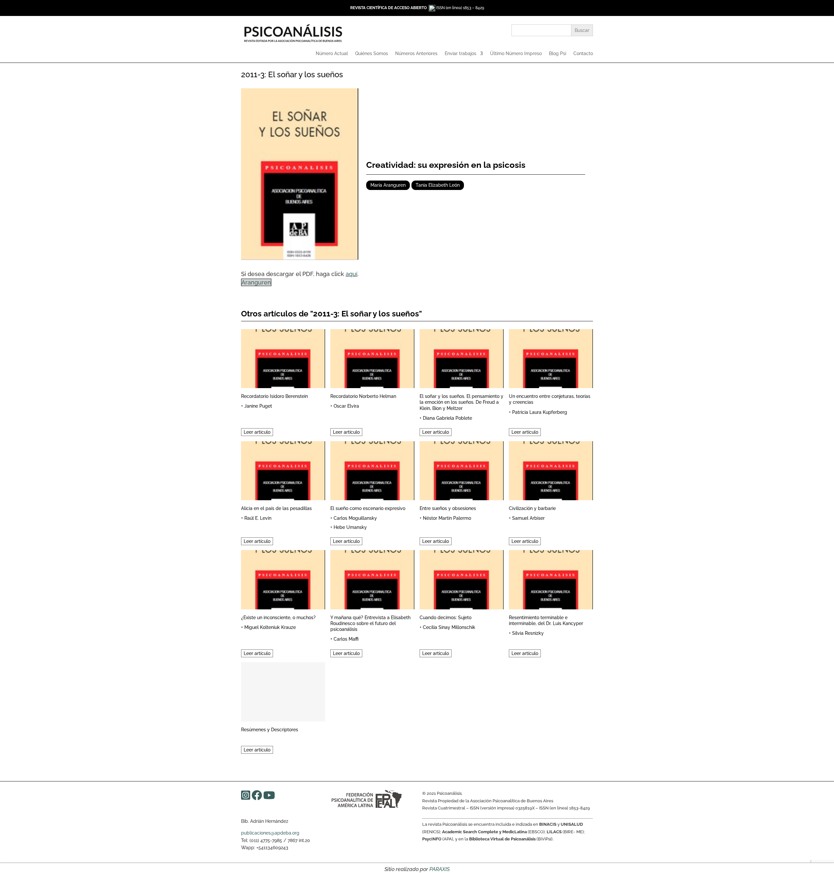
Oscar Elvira (346, 406)
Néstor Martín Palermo (447, 518)
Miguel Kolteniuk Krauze (270, 627)
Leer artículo (257, 432)
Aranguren (256, 282)
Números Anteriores (416, 53)
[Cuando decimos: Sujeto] (462, 578)
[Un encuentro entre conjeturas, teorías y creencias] (551, 357)
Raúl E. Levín (257, 518)
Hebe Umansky (350, 527)
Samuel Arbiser (528, 518)
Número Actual (332, 53)
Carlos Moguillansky (355, 518)
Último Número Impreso (516, 53)
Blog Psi (557, 53)
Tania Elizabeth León (438, 185)
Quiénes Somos (371, 53)
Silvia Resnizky (528, 633)
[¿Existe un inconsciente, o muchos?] (283, 578)
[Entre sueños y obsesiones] (462, 469)
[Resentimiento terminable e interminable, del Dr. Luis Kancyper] (551, 578)
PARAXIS (439, 869)
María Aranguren (388, 185)
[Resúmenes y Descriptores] (283, 690)
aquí (351, 273)
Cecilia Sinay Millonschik (449, 627)
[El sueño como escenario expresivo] (372, 469)
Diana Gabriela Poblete (447, 418)
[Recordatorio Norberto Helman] (372, 357)
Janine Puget (258, 406)
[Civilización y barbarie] (551, 469)
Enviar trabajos (460, 53)
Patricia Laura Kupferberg (539, 412)
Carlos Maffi (346, 639)
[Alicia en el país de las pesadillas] (283, 469)
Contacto (583, 53)
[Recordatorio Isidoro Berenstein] (283, 357)
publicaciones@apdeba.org (270, 833)
